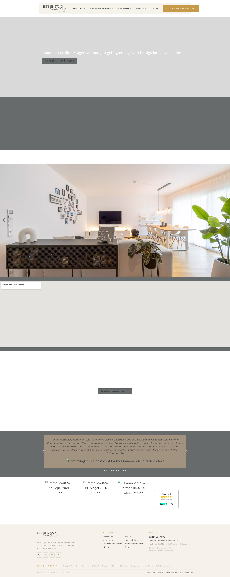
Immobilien (108, 537)
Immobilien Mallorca (134, 544)
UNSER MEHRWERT (101, 8)
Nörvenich (124, 566)
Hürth (113, 566)
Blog (127, 547)
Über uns (107, 547)
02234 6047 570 (157, 537)
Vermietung (108, 540)
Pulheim (85, 566)
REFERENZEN (124, 8)
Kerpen (105, 566)
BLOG (160, 573)
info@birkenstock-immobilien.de (163, 540)
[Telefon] (39, 555)
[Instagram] (52, 555)
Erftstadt (95, 566)
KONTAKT (154, 8)
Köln (77, 566)
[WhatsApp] (45, 555)
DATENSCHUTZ (186, 573)
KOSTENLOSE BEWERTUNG (181, 8)
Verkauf (128, 537)
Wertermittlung (131, 540)
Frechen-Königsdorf (64, 566)
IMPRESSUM (171, 573)
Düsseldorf (135, 566)
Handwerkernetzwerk (112, 544)
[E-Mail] (58, 555)
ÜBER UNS (140, 8)
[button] (4, 220)
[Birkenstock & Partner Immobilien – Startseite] (54, 8)
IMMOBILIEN (80, 8)
